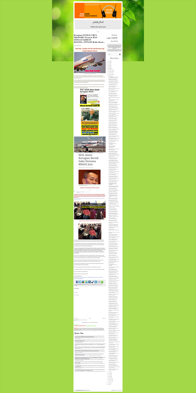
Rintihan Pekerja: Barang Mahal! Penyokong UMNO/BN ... (113, 308)
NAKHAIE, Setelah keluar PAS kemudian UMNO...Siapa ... (113, 288)
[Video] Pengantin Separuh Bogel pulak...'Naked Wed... (113, 237)
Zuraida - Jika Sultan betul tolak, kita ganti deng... (113, 267)
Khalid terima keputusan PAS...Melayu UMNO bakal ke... (113, 365)
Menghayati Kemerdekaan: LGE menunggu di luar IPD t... (113, 96)
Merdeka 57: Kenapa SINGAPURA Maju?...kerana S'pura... (113, 136)
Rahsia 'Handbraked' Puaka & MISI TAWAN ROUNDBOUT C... (113, 161)
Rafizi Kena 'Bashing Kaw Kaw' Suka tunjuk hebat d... (113, 174)
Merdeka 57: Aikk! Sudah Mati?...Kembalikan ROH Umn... (113, 127)
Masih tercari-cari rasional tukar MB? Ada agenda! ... (113, 295)
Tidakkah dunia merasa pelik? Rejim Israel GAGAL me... (113, 165)
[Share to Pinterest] (78, 288)
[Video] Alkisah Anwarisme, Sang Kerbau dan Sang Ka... (113, 179)
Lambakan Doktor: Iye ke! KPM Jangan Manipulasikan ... (113, 167)
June (109, 373)
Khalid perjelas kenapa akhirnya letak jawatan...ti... (113, 227)
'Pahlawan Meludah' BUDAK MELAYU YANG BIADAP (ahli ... (113, 214)
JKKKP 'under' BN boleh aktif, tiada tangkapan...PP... (113, 84)
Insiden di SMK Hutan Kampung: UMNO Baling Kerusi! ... (113, 116)
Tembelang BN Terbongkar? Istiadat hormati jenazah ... (113, 253)
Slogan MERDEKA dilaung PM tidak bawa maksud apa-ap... (113, 139)
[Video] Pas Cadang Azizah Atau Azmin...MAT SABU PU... (113, 349)
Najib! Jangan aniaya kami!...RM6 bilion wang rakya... (113, 149)
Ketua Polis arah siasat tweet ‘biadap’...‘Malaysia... (113, 86)
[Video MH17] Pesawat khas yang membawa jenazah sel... (113, 281)
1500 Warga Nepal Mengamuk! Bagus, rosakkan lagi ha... (113, 235)
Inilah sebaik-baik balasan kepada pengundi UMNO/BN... (113, 163)
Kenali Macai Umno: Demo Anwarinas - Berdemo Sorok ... (113, 216)
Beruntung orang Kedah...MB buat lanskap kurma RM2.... (113, 331)
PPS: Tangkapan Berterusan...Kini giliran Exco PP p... (113, 100)
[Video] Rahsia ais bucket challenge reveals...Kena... (112, 93)
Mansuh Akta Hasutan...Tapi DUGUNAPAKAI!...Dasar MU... (113, 201)
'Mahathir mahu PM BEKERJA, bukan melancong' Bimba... (113, 198)
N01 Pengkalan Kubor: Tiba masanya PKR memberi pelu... (113, 304)
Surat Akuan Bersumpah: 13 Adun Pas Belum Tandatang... (113, 260)
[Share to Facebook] (77, 288)
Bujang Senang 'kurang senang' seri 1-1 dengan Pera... (113, 91)
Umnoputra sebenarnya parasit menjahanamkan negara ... (113, 356)
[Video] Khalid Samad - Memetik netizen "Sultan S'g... (113, 292)
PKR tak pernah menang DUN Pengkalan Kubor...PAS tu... (113, 248)
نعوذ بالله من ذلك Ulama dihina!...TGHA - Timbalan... (113, 255)
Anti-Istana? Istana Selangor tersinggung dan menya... (113, 193)
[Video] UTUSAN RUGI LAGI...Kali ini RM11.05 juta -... (113, 156)
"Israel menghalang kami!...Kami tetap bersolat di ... (113, 353)
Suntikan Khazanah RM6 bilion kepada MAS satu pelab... (113, 176)
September (110, 74)
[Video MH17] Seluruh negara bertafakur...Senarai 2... (113, 283)
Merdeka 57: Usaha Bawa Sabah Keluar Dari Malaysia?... (113, 130)
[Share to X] (76, 288)
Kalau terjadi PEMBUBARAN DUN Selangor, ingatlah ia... (113, 351)
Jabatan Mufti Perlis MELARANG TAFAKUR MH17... (113, 262)
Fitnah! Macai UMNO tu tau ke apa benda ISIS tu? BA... (113, 322)
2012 (108, 384)
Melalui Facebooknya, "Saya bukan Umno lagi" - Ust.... (112, 299)
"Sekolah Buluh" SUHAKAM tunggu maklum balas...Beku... (113, 244)
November (110, 71)
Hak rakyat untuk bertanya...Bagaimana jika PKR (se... (113, 230)
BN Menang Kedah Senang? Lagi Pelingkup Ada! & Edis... (113, 306)
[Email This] (74, 288)
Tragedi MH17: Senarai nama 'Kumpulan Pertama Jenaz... (113, 297)
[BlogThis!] (75, 288)
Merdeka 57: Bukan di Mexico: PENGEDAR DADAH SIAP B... (113, 132)
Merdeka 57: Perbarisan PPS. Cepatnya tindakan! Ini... (112, 123)
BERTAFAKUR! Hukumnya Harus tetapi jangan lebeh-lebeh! (113, 290)
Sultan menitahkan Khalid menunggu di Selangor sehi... (113, 358)
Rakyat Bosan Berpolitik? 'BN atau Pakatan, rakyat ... (113, 89)
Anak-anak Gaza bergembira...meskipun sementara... (112, 144)
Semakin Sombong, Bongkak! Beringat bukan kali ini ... (113, 211)
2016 (108, 65)
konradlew (89, 322)
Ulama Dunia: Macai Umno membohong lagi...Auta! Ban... (113, 246)
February (110, 379)
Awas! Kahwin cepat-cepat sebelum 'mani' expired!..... (112, 220)
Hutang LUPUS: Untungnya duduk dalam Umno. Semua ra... (113, 105)
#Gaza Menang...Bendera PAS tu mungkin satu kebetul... (113, 203)
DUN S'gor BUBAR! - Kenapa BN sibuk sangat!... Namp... (113, 257)
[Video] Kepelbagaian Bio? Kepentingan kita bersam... (113, 270)
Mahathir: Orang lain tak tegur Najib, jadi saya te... (113, 333)
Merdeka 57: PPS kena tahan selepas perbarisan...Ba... (113, 125)
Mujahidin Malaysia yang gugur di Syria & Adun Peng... (113, 315)
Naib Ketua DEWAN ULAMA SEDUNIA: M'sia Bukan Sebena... (113, 154)
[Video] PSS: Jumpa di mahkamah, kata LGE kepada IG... (113, 111)
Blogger (96, 322)
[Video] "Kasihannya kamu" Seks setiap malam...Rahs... (113, 242)
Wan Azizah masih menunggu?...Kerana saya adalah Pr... (112, 265)
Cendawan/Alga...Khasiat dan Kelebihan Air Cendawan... (113, 152)
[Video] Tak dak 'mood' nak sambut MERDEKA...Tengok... (113, 107)
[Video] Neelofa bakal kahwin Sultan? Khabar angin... (113, 326)
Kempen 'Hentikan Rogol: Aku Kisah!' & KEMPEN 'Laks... (113, 239)
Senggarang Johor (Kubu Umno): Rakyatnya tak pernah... (113, 109)
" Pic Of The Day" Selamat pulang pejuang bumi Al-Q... (113, 141)
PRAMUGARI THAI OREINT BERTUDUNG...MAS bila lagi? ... (113, 80)
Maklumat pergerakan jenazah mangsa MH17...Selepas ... (113, 272)
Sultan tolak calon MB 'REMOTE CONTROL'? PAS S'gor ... (113, 191)
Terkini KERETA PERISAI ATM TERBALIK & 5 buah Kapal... (113, 340)
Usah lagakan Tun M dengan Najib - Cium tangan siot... (113, 172)
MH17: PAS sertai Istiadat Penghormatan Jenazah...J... (113, 301)
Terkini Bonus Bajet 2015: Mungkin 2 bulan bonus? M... (113, 344)
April (109, 376)
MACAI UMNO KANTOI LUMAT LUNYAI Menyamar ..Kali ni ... (113, 77)
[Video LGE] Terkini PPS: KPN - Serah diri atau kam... (113, 120)
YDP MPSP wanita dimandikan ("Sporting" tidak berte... (113, 158)
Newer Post (76, 318)
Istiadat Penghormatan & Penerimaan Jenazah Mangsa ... (113, 276)
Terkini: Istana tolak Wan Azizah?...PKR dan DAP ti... (112, 209)
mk (74, 75)
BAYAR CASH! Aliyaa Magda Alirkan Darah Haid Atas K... (113, 102)
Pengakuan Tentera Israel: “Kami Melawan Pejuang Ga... (113, 338)
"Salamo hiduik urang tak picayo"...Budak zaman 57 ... (113, 189)
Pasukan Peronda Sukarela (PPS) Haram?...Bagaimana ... (113, 114)
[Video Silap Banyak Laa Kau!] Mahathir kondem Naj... (113, 335)
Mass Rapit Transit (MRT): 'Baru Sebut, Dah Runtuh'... (113, 329)
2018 (108, 62)
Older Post (104, 318)
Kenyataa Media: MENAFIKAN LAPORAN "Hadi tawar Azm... (113, 225)
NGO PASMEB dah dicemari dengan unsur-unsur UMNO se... (113, 82)
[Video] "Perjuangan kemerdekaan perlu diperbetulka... (111, 147)
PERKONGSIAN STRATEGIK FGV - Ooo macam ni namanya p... (113, 285)
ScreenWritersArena (118, 390)
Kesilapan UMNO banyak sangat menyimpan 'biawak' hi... (113, 324)
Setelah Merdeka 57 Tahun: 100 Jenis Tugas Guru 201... (113, 170)
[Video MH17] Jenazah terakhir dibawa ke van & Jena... (113, 279)
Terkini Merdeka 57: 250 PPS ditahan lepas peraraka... (112, 118)
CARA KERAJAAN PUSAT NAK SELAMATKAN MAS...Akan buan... (113, 196)
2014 (108, 68)
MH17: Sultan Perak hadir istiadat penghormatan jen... (113, 274)
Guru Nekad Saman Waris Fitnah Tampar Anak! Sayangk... (113, 181)
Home (98, 31)
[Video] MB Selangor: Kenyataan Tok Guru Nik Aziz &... (113, 363)
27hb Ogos (78, 192)
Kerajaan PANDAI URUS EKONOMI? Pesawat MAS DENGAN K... (112, 184)
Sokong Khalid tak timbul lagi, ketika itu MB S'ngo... (113, 360)
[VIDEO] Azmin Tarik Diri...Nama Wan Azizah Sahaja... (113, 369)
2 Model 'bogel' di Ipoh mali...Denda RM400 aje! (112, 218)
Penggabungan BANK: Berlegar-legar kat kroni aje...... (113, 251)
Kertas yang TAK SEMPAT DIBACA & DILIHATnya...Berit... (113, 319)
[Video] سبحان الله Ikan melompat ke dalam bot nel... (113, 207)
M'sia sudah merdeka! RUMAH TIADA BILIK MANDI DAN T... (113, 186)
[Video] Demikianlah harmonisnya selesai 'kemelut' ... (113, 367)
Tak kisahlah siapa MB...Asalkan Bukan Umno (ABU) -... (113, 313)
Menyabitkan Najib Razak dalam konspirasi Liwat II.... (113, 347)
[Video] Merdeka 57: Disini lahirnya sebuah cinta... (112, 134)
